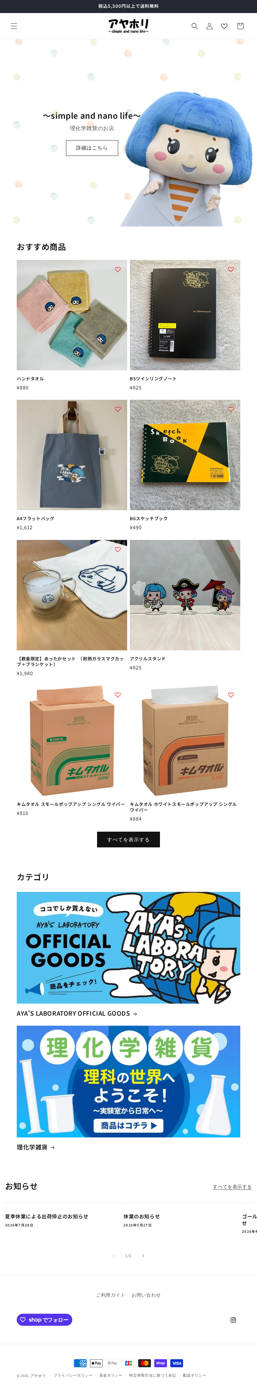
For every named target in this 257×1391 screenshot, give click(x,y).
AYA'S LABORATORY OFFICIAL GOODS (73, 1013)
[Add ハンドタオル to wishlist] (118, 269)
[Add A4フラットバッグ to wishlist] (118, 409)
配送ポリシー (194, 1375)
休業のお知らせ (141, 1216)
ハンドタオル (30, 379)
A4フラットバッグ (35, 519)
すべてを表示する (128, 839)
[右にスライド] (143, 1255)
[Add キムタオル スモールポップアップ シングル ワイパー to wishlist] (118, 695)
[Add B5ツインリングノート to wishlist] (231, 269)
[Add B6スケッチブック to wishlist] (231, 409)
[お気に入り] (224, 26)
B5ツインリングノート (153, 379)
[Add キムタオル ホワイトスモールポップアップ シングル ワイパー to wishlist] (231, 695)
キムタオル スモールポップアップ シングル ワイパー (71, 804)
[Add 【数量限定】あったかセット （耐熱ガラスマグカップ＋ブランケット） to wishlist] (118, 549)
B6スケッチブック (149, 519)
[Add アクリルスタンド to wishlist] (231, 549)
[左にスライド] (113, 1255)
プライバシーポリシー (73, 1375)
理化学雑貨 (32, 1147)
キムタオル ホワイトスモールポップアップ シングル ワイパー (183, 807)
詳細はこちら (92, 148)
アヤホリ (38, 1375)
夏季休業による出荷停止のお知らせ (47, 1216)
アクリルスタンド (148, 659)
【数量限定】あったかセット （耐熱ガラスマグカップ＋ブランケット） (70, 661)
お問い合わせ (146, 1295)
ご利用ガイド (110, 1295)
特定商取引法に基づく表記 (152, 1375)
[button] (14, 26)
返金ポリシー (111, 1375)
